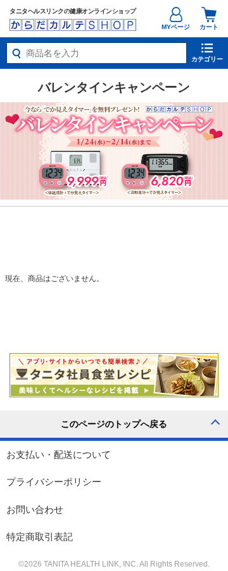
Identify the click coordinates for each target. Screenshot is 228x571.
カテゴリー (207, 59)
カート (209, 26)
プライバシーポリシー (53, 481)
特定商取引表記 (39, 536)
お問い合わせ (34, 509)
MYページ (176, 26)
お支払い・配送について (58, 454)
